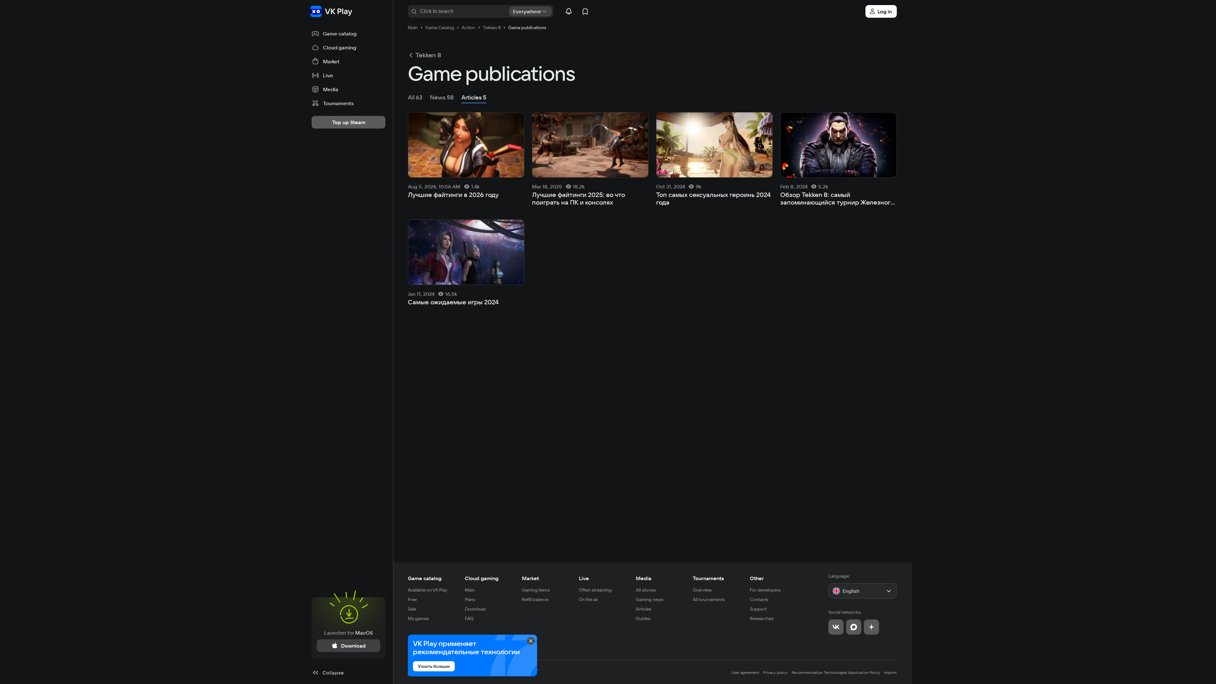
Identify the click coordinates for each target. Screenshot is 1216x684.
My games (418, 618)
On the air (588, 599)
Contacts (759, 599)
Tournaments (708, 578)
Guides (643, 618)
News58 (442, 97)
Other (757, 578)
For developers (765, 590)
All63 (415, 97)
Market (530, 578)
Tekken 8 (428, 55)
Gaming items (536, 590)
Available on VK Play (427, 590)
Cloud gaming (481, 578)
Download (475, 609)
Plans (470, 599)
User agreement (745, 672)
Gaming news (649, 599)
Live (584, 578)
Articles (643, 609)
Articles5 (473, 97)
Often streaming (595, 590)
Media (643, 578)
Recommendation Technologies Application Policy (836, 672)
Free (412, 599)
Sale (412, 609)
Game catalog (424, 578)
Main (470, 590)
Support (758, 609)
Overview (702, 590)
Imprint (890, 672)
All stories (646, 590)
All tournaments (709, 599)
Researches (762, 618)
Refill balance (535, 599)
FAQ (469, 618)
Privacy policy (775, 672)
